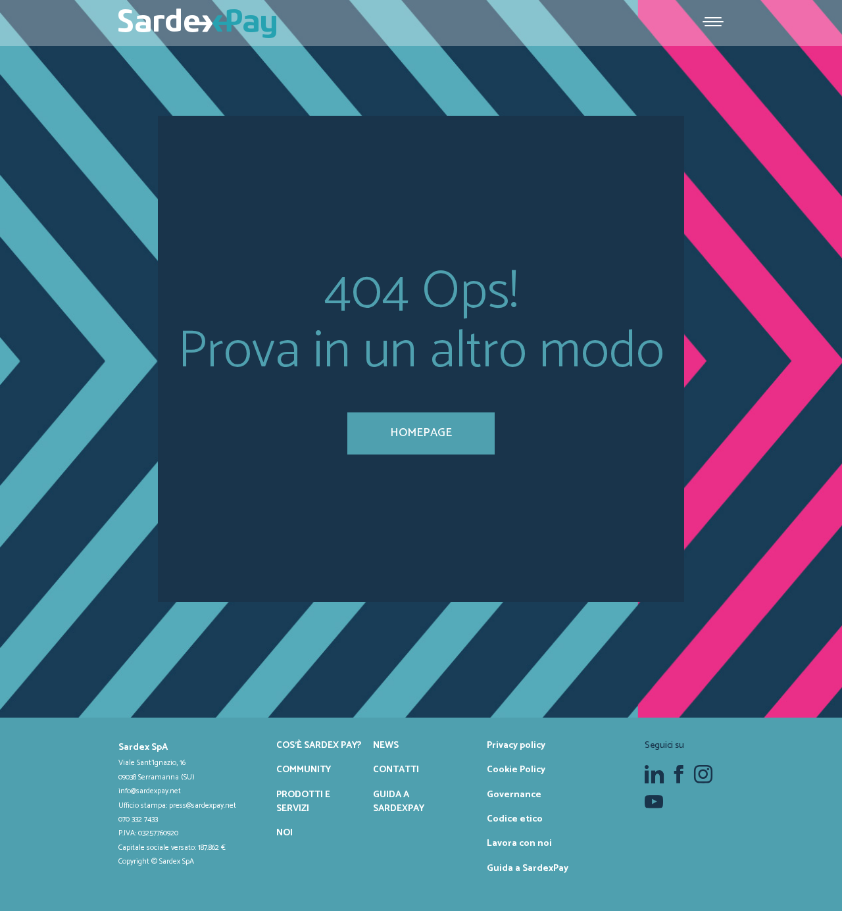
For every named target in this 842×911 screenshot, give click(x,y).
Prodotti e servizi (303, 801)
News (386, 745)
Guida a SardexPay (398, 801)
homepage (421, 433)
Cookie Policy (516, 769)
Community (303, 769)
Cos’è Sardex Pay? (318, 745)
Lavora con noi (519, 843)
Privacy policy (516, 745)
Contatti (396, 769)
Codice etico (515, 819)
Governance (514, 794)
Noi (284, 833)
